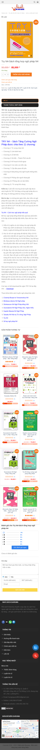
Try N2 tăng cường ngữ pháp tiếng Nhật (30, 472)
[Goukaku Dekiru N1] (10, 383)
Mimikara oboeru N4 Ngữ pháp (14, 301)
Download (9, 289)
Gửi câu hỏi (20, 590)
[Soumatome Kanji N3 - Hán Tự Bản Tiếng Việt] (10, 420)
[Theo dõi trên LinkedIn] (13, 622)
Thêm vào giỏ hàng (21, 74)
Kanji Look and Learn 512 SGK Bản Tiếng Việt (29, 396)
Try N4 (5, 318)
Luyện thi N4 (26, 88)
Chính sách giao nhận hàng (9, 79)
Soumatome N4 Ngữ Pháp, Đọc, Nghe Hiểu (18, 308)
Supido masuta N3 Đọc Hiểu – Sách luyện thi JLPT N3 (30, 434)
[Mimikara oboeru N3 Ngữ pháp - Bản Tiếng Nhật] (10, 344)
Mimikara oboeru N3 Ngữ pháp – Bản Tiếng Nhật (10, 357)
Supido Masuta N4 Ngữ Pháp (13, 311)
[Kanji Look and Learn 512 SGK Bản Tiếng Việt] (30, 383)
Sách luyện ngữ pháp (32, 13)
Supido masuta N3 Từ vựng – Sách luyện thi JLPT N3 (30, 510)
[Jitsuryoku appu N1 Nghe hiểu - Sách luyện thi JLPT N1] (30, 344)
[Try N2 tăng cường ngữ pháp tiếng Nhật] (30, 459)
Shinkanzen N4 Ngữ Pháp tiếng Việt (16, 304)
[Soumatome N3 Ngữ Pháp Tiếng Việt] (10, 459)
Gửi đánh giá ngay (20, 547)
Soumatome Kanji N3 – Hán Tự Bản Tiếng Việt (10, 433)
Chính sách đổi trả (6, 82)
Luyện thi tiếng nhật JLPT (15, 88)
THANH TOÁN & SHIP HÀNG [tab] (13, 105)
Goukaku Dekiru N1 (10, 396)
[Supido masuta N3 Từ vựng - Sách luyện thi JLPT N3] (30, 496)
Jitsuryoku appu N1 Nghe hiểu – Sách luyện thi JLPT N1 (30, 358)
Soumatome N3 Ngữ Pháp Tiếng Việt (10, 472)
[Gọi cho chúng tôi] (10, 622)
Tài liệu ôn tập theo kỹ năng (16, 13)
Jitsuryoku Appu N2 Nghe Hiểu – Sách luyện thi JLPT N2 (10, 510)
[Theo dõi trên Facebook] (3, 622)
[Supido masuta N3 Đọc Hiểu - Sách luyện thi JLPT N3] (30, 420)
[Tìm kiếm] (34, 2)
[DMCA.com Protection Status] (7, 708)
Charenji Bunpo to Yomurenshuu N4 (15, 297)
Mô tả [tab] (5, 100)
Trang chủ (4, 13)
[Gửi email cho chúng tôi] (6, 622)
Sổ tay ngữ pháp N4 (10, 321)
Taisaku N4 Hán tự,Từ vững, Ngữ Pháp (17, 314)
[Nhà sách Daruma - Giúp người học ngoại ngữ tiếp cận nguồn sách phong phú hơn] (20, 7)
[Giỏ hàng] (38, 2)
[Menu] (2, 2)
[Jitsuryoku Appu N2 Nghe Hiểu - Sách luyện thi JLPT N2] (10, 496)
